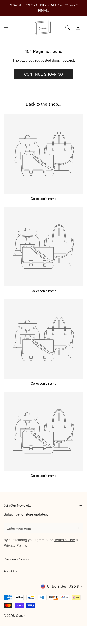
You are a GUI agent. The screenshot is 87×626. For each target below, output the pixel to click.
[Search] (67, 27)
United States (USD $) (63, 586)
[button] (78, 27)
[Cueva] (42, 27)
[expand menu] (6, 27)
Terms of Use (64, 540)
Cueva (20, 616)
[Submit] (77, 528)
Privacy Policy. (15, 545)
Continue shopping (43, 74)
